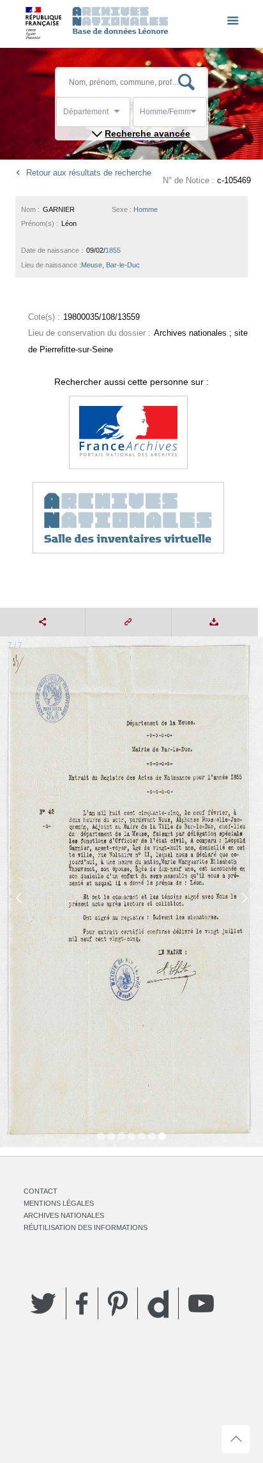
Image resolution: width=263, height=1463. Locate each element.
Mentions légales (59, 1203)
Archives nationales (64, 1215)
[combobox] (120, 115)
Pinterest (118, 1303)
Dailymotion (158, 1303)
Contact (40, 1191)
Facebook (82, 1303)
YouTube (201, 1303)
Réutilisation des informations (85, 1227)
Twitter (43, 1303)
